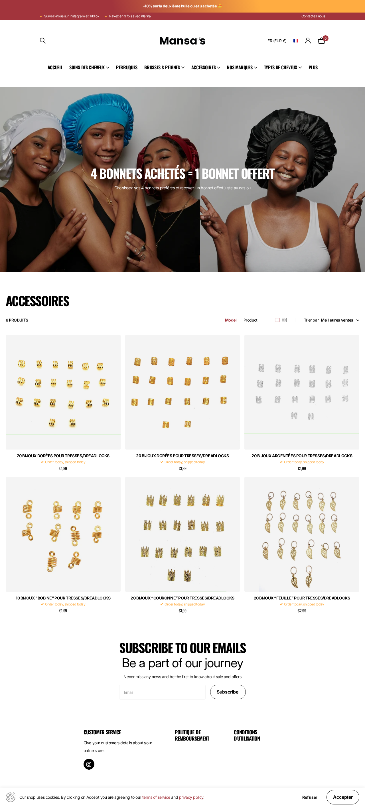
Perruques (126, 67)
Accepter (343, 797)
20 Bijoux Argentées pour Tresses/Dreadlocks (302, 455)
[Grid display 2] (284, 320)
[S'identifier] (308, 40)
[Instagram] (89, 764)
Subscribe (228, 692)
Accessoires (203, 67)
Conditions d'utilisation (247, 735)
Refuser (309, 797)
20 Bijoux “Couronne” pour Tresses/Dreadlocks (182, 597)
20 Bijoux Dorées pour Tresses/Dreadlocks (63, 455)
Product (250, 320)
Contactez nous (313, 16)
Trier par (311, 320)
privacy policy (191, 797)
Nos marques (239, 67)
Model (231, 320)
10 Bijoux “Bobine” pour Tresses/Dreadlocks (63, 597)
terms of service (156, 797)
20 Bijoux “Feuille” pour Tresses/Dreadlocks (302, 597)
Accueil (55, 67)
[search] (43, 40)
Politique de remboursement (192, 735)
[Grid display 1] (277, 320)
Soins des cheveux (87, 67)
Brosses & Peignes (162, 67)
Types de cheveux (280, 67)
